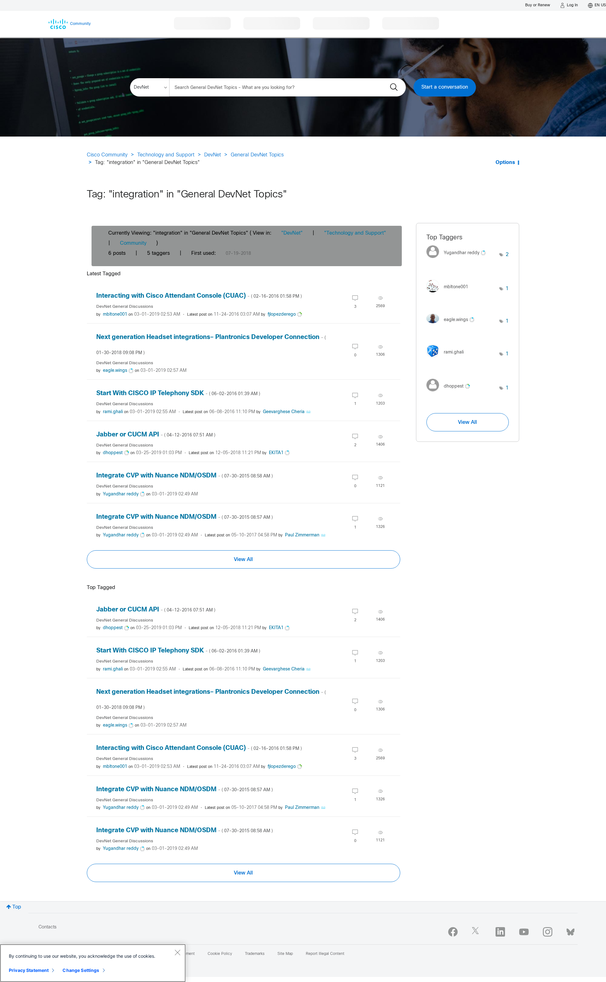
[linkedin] (500, 932)
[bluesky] (570, 931)
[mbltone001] (449, 293)
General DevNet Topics (257, 155)
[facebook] (453, 932)
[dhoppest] (450, 393)
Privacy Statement (29, 970)
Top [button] (16, 907)
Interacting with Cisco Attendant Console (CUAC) (199, 296)
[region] (93, 963)
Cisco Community (107, 155)
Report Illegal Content (325, 954)
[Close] (177, 952)
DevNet (212, 155)
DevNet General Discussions (124, 307)
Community (133, 243)
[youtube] (524, 932)
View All (243, 559)
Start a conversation (444, 87)
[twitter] (476, 932)
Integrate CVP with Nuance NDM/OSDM (184, 476)
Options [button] (505, 162)
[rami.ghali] (447, 359)
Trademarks (254, 954)
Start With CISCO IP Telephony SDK (178, 393)
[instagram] (547, 932)
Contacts (47, 927)
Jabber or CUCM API (155, 435)
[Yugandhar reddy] (458, 259)
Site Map (285, 954)
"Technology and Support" (355, 233)
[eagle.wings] (452, 324)
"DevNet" (292, 233)
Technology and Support (165, 155)
